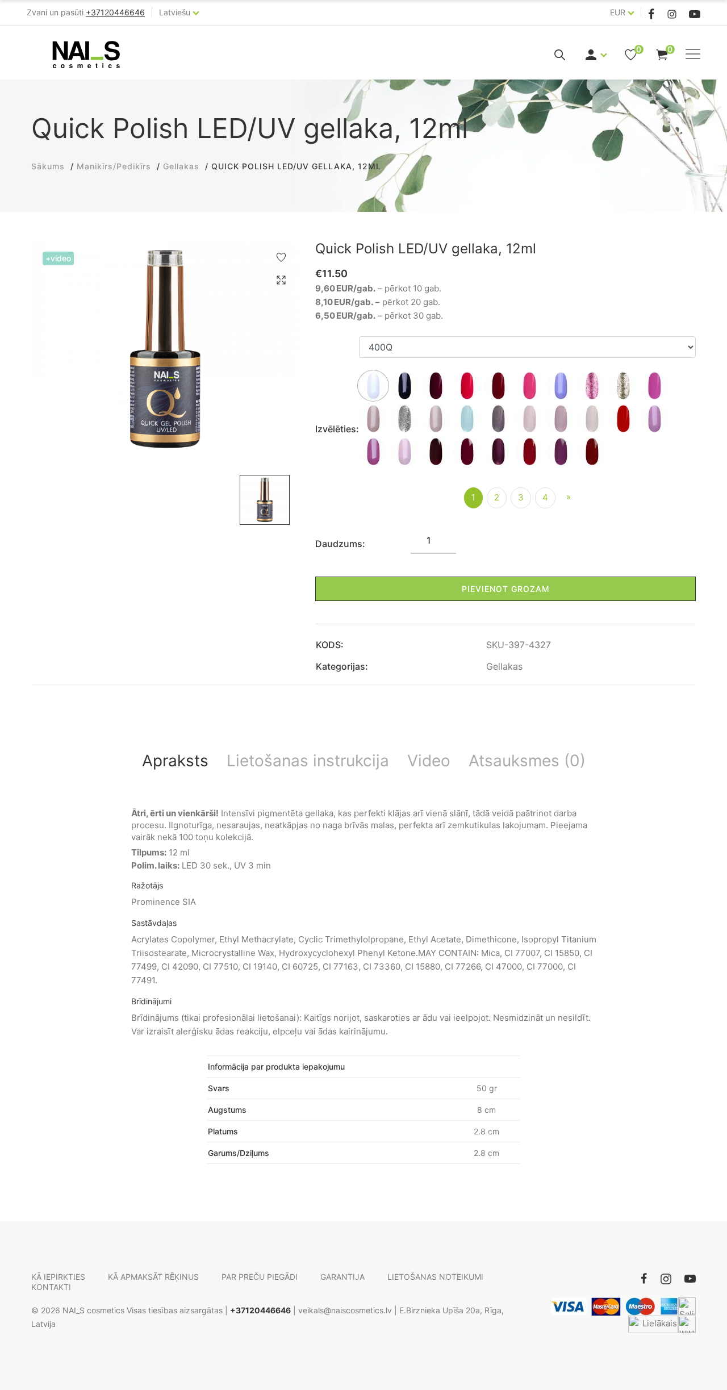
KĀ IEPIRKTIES (58, 1277)
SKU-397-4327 (518, 644)
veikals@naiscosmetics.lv (345, 1310)
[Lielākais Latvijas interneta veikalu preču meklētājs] (653, 1324)
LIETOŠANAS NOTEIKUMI (435, 1277)
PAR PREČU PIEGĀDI (260, 1277)
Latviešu (174, 12)
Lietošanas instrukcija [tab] (308, 760)
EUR (617, 12)
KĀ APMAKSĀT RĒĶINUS (153, 1277)
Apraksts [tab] (175, 760)
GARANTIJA (342, 1277)
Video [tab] (428, 760)
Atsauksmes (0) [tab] (527, 760)
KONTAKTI (51, 1287)
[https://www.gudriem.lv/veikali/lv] (687, 1324)
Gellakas (504, 666)
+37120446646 (260, 1310)
